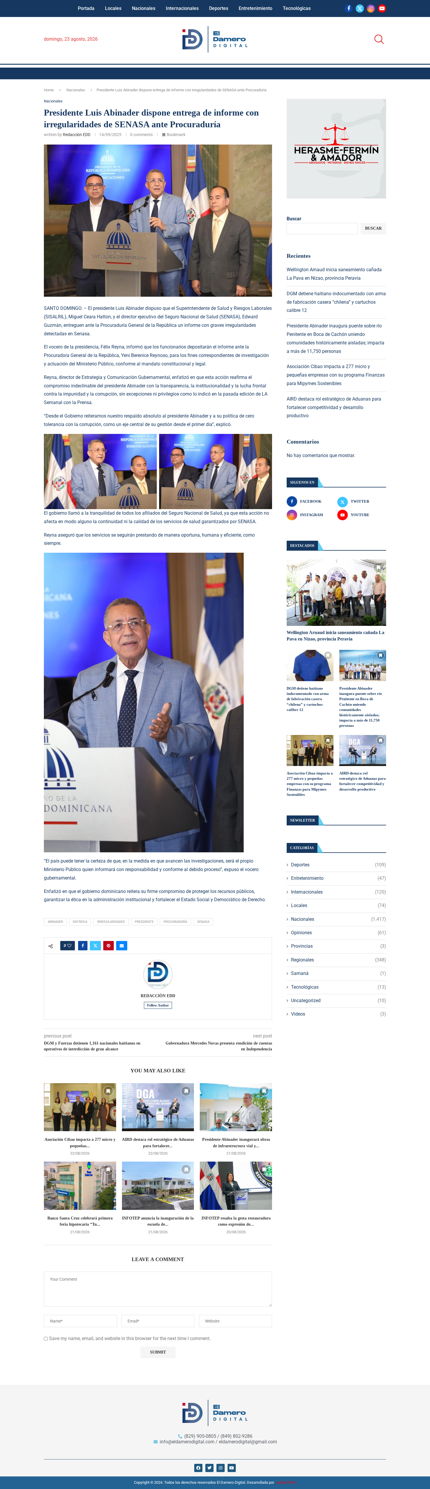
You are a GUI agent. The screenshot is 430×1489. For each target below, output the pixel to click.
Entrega (80, 922)
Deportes (218, 8)
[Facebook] (349, 8)
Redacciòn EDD (76, 134)
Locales (113, 8)
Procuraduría (175, 922)
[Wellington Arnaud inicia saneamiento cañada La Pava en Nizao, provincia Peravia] (336, 592)
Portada (86, 8)
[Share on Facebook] (82, 945)
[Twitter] (360, 8)
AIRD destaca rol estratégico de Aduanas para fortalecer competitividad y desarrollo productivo (334, 407)
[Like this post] (69, 945)
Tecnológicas (297, 8)
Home (49, 90)
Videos (338, 1014)
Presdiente (144, 922)
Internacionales (182, 8)
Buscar (294, 218)
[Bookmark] (108, 1091)
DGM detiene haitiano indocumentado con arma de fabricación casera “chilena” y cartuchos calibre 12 (336, 302)
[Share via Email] (121, 945)
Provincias (338, 946)
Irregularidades (111, 922)
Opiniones (338, 932)
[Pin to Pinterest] (108, 945)
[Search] (377, 39)
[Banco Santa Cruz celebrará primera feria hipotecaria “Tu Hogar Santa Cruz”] (80, 1186)
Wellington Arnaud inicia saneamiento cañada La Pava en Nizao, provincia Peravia (335, 635)
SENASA (203, 922)
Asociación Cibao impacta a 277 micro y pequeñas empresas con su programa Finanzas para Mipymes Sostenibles (336, 375)
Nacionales (143, 8)
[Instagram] (371, 8)
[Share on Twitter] (95, 945)
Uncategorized (338, 1000)
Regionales (338, 960)
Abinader (55, 922)
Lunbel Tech (286, 1482)
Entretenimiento (255, 8)
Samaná (338, 973)
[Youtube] (382, 8)
